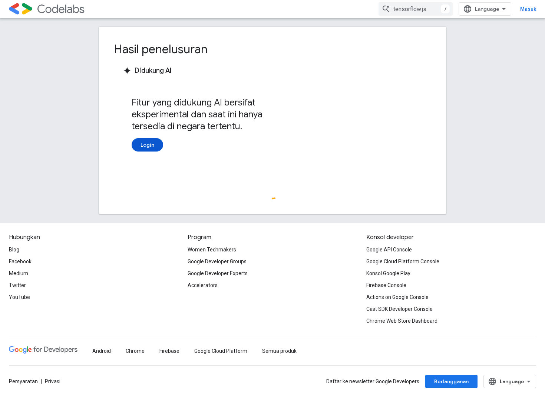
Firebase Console (386, 285)
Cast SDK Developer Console (399, 309)
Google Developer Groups (217, 261)
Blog (14, 250)
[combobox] (416, 9)
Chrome (135, 351)
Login (147, 144)
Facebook (20, 261)
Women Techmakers (212, 250)
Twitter (17, 285)
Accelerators (203, 285)
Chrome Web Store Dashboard (401, 321)
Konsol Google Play (388, 273)
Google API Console (389, 250)
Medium (18, 273)
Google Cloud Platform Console (402, 261)
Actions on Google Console (397, 297)
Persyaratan (23, 381)
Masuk (528, 9)
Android (101, 351)
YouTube (19, 297)
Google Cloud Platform (220, 351)
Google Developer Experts (218, 273)
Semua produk (279, 351)
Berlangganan (451, 381)
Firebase (169, 351)
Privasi (52, 381)
